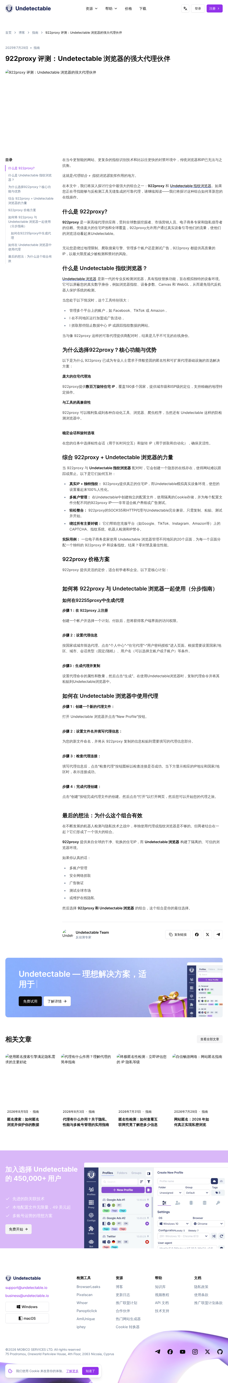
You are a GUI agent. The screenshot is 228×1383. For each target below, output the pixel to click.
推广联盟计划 (126, 1302)
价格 (128, 8)
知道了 (90, 1371)
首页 (8, 32)
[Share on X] (207, 934)
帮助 (108, 8)
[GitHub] (220, 1351)
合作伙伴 (123, 1311)
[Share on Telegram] (218, 934)
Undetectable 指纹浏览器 (190, 186)
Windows (30, 1307)
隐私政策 (201, 1286)
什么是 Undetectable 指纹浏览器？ (30, 177)
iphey (81, 1327)
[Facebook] (170, 1351)
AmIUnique (86, 1319)
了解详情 (54, 1001)
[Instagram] (195, 1351)
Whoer (82, 1302)
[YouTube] (182, 1351)
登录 (198, 8)
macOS (30, 1318)
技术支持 (162, 1311)
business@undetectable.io (27, 1295)
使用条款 (201, 1294)
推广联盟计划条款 (208, 1302)
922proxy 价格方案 (22, 210)
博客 (22, 32)
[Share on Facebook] (196, 934)
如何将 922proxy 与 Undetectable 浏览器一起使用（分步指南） (29, 221)
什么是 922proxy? (21, 168)
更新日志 (123, 1294)
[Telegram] (157, 1351)
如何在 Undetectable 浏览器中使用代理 (30, 247)
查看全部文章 (209, 1039)
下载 (142, 8)
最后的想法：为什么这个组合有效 (30, 258)
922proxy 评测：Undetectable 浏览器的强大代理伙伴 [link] (83, 32)
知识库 (160, 1286)
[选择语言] (185, 8)
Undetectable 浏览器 (79, 279)
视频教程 (162, 1294)
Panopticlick (87, 1311)
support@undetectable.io (26, 1287)
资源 (89, 8)
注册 (212, 8)
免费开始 (16, 1229)
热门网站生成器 (128, 1319)
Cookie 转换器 (128, 1327)
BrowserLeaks (88, 1286)
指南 (35, 32)
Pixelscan (84, 1294)
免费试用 (30, 1001)
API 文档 (162, 1302)
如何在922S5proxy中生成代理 (31, 235)
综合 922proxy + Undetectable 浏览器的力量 (30, 200)
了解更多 (72, 1371)
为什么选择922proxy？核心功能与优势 (29, 189)
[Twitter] (207, 1351)
